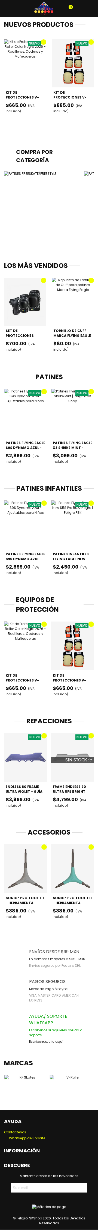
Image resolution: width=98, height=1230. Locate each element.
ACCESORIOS (49, 832)
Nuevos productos (39, 24)
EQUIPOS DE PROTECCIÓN (37, 604)
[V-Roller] (71, 1088)
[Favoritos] (89, 8)
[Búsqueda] (19, 8)
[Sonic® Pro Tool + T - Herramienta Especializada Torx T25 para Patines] (25, 868)
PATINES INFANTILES (49, 488)
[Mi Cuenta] (78, 8)
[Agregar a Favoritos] (43, 42)
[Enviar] (82, 1187)
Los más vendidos (36, 265)
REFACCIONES (49, 721)
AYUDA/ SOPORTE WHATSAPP (48, 1019)
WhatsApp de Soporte (27, 1138)
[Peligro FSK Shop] (43, 8)
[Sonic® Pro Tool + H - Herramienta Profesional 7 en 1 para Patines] (72, 868)
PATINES (49, 376)
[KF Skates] (25, 1088)
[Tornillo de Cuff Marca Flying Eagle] (73, 302)
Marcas (18, 1062)
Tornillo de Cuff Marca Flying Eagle (72, 333)
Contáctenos (15, 1132)
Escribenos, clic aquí (46, 1041)
